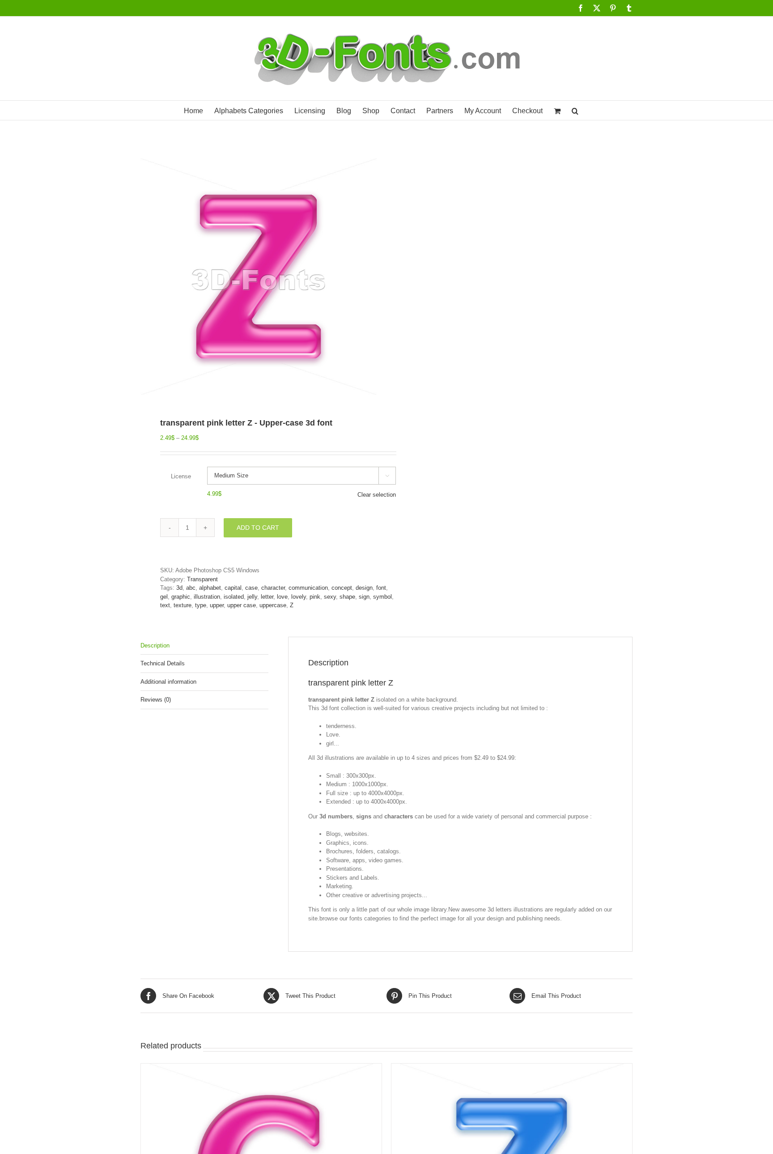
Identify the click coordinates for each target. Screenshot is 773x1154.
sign (364, 596)
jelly (252, 596)
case (251, 587)
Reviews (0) (155, 699)
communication (308, 587)
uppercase (272, 605)
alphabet (210, 587)
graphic (180, 596)
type (200, 605)
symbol (382, 596)
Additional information (168, 681)
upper (217, 605)
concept (341, 587)
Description (155, 645)
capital (233, 587)
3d (179, 587)
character (273, 587)
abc (190, 587)
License (181, 476)
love (282, 596)
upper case (241, 605)
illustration (207, 596)
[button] (575, 110)
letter (267, 596)
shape (347, 596)
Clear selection (376, 494)
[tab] (204, 646)
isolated (234, 596)
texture (182, 605)
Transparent (202, 579)
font (381, 587)
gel (164, 596)
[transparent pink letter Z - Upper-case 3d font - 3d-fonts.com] (258, 276)
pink (315, 596)
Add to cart (258, 527)
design (364, 587)
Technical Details (162, 663)
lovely (298, 596)
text (165, 605)
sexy (330, 596)
